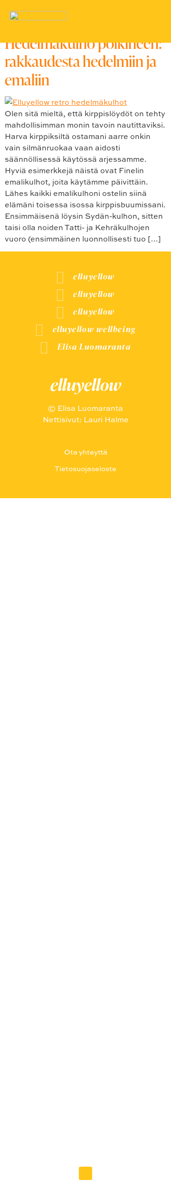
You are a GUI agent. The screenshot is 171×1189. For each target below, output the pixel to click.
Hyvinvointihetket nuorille (85, 818)
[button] (85, 1173)
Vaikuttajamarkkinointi (85, 798)
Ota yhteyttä (85, 917)
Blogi (86, 878)
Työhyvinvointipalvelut (85, 838)
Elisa (86, 897)
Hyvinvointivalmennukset (85, 858)
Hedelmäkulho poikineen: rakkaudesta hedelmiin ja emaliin (83, 61)
